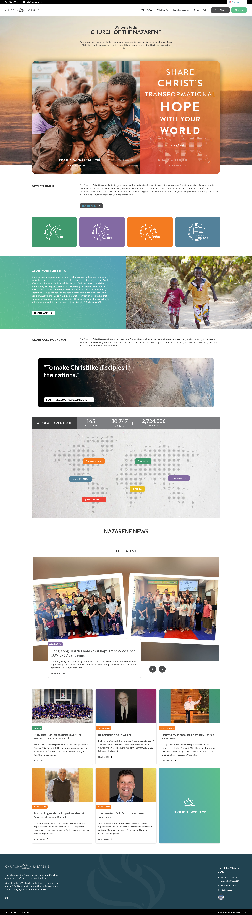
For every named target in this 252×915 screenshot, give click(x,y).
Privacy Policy (25, 912)
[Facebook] (6, 898)
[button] (162, 669)
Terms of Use (10, 912)
